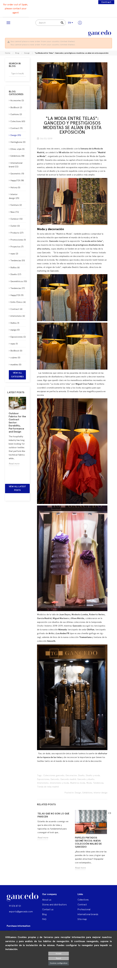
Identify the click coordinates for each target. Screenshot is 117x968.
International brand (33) (15, 165)
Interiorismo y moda (59, 783)
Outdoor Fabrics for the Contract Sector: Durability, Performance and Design (17, 422)
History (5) (15, 187)
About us (46, 899)
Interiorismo (43, 783)
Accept (58, 954)
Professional (84, 909)
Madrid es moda (77, 783)
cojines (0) (15, 357)
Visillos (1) (14, 323)
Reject (58, 958)
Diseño (81, 775)
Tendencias (98, 783)
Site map (82, 919)
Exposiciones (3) (18, 337)
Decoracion (71, 775)
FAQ (44, 919)
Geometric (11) (17, 173)
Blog (44, 914)
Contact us (47, 909)
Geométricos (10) (18, 281)
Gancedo (54, 271)
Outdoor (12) (16, 219)
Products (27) (16, 232)
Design (78, 792)
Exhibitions (87, 792)
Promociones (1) (18, 239)
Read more (14, 463)
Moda (89, 783)
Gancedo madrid (68, 779)
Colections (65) (17, 121)
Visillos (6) (15, 267)
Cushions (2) (16, 114)
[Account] (80, 22)
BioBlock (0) (16, 350)
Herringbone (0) (17, 142)
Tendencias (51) (17, 260)
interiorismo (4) (17, 316)
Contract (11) (16, 128)
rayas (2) (14, 253)
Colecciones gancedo (53, 775)
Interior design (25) (14, 196)
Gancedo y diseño (85, 779)
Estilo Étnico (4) (18, 302)
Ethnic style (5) (17, 149)
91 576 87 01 (15, 906)
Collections (83, 899)
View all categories (17, 375)
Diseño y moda (93, 775)
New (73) (14, 212)
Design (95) (15, 135)
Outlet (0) (15, 226)
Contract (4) (16, 309)
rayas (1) (14, 343)
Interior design (100, 792)
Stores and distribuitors (54, 904)
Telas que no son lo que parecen (53, 815)
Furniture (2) (16, 205)
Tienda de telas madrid (48, 786)
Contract (106, 2)
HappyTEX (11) (16, 295)
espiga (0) (15, 330)
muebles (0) (15, 364)
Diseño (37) (15, 274)
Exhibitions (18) (17, 156)
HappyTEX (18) (17, 180)
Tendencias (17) (17, 288)
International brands (88, 914)
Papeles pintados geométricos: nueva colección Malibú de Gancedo (88, 842)
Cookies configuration (58, 963)
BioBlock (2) (16, 107)
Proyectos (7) (16, 246)
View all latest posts (17, 488)
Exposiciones (43, 779)
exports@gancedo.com (21, 911)
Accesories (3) (17, 100)
